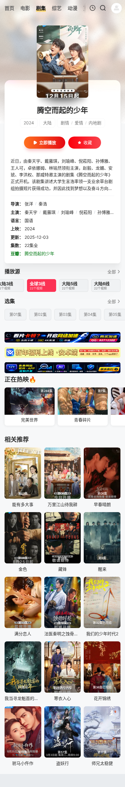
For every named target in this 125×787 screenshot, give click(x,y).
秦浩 (43, 203)
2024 (29, 122)
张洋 (29, 203)
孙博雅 (103, 212)
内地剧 (95, 122)
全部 (111, 271)
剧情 (65, 122)
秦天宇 (31, 212)
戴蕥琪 (49, 212)
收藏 (87, 142)
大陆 (47, 122)
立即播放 (47, 142)
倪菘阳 (85, 212)
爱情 (79, 122)
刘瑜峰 (67, 212)
